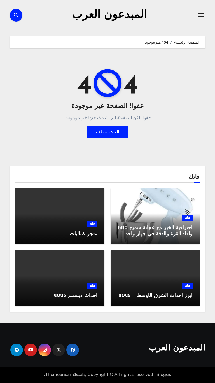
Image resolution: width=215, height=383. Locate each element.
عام (187, 217)
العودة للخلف (107, 132)
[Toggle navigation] (200, 15)
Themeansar (58, 374)
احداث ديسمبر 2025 (75, 295)
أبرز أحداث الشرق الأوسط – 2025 (155, 295)
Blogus (163, 374)
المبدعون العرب (109, 15)
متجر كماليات (83, 234)
